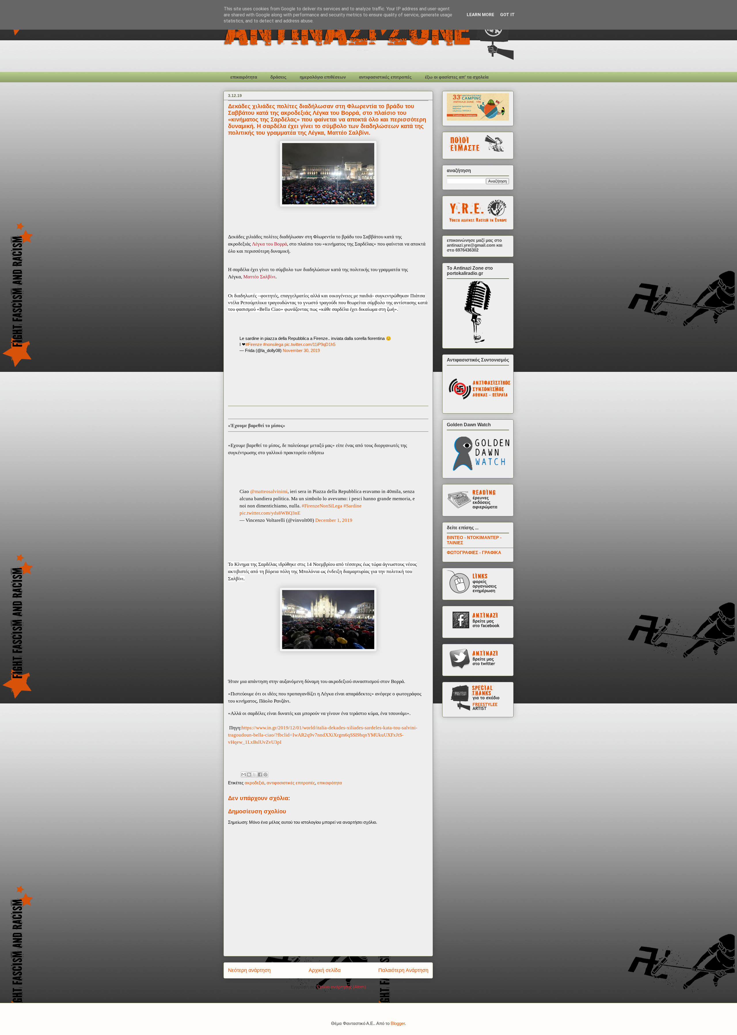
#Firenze (254, 344)
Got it (507, 14)
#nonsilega (273, 344)
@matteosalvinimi (269, 491)
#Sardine (352, 506)
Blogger (398, 1023)
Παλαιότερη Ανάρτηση (403, 970)
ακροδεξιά (254, 782)
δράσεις (278, 77)
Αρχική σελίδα (325, 970)
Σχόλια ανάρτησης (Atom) (341, 986)
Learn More (480, 14)
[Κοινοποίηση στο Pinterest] (265, 774)
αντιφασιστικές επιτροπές (385, 77)
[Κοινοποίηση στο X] (254, 774)
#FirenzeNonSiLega (322, 506)
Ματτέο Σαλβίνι (259, 276)
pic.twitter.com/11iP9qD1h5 (309, 344)
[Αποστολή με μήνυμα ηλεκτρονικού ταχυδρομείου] (243, 774)
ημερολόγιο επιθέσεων (323, 77)
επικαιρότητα (243, 77)
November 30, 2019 (301, 350)
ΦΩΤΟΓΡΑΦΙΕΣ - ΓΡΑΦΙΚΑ (474, 552)
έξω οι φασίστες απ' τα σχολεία (457, 77)
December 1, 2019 (333, 520)
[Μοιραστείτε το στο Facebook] (260, 774)
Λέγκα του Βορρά (269, 244)
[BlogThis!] (249, 774)
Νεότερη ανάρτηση (249, 970)
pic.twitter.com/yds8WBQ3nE (270, 513)
